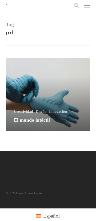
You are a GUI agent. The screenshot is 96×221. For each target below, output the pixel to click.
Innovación (58, 112)
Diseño (41, 112)
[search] (76, 5)
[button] (87, 5)
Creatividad (23, 112)
